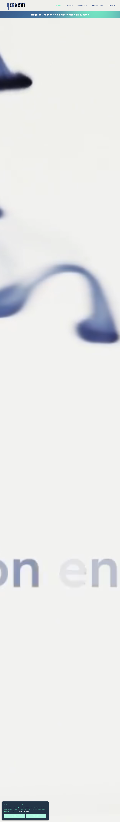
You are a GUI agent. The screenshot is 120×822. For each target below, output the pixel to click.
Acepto (14, 816)
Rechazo (36, 816)
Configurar (26, 811)
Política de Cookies (16, 811)
